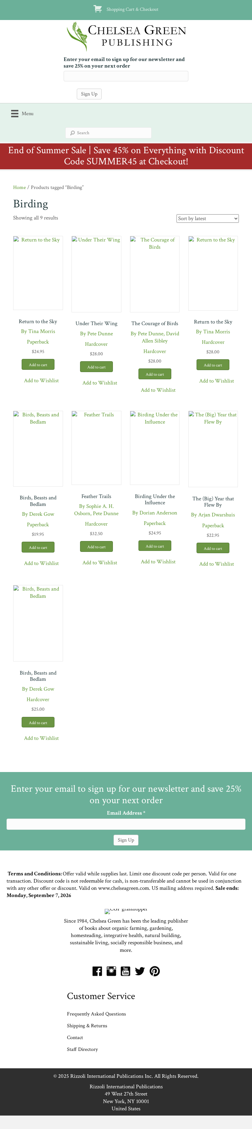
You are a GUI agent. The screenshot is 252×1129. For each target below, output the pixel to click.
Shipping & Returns (87, 1025)
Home (19, 187)
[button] (38, 381)
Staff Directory (82, 1049)
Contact (75, 1037)
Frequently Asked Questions (96, 1014)
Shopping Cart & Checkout (132, 9)
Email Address (126, 813)
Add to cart (38, 365)
